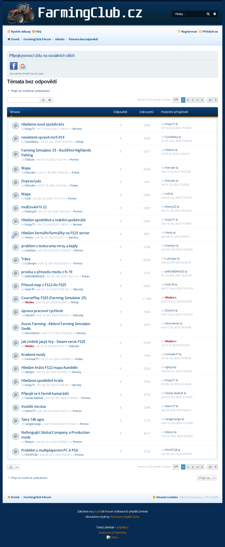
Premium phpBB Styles (125, 517)
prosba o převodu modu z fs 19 (46, 271)
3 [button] (192, 100)
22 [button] (210, 100)
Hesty (29, 237)
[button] (176, 99)
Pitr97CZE (31, 455)
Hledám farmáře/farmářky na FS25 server (55, 233)
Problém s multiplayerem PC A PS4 (49, 450)
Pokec (76, 172)
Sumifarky (31, 142)
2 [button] (188, 100)
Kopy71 (30, 129)
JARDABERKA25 (34, 276)
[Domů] (74, 13)
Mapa (26, 168)
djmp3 (29, 372)
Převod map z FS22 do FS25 (43, 284)
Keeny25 (30, 211)
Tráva (25, 258)
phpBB (97, 511)
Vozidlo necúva (33, 406)
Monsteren (32, 333)
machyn (30, 250)
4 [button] (197, 100)
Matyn (29, 442)
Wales (29, 302)
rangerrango (33, 424)
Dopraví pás (31, 181)
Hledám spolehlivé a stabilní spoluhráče (53, 220)
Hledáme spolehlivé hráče (42, 380)
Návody (78, 289)
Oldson (29, 159)
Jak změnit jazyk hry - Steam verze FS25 (53, 341)
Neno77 (30, 411)
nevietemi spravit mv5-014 (42, 137)
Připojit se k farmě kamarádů (45, 393)
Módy (79, 142)
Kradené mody (33, 354)
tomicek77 (31, 359)
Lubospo (31, 263)
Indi (27, 198)
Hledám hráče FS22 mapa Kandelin (49, 367)
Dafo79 (29, 289)
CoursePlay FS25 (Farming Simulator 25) (53, 297)
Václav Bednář (34, 398)
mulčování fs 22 (34, 207)
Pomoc (74, 159)
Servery (77, 129)
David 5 (30, 315)
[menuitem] (36, 31)
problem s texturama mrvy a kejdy (49, 245)
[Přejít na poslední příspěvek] (177, 124)
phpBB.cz (123, 527)
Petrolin (30, 172)
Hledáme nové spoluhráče (42, 124)
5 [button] (202, 100)
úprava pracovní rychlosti (42, 310)
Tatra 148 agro (32, 419)
